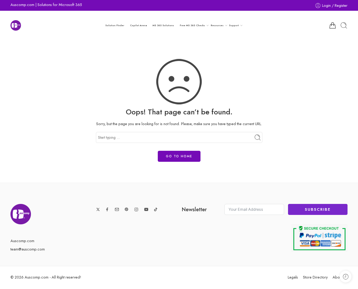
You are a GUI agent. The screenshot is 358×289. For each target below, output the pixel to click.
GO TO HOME (179, 156)
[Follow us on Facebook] (107, 209)
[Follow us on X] (98, 209)
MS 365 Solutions (163, 25)
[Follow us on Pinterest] (126, 209)
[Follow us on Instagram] (136, 209)
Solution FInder (114, 25)
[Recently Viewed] (345, 276)
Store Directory (315, 277)
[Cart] (332, 25)
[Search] (344, 25)
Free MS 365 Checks (192, 25)
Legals (293, 277)
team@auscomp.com (27, 249)
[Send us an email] (117, 209)
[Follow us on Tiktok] (156, 209)
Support (234, 25)
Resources (217, 25)
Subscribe (317, 209)
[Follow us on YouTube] (146, 209)
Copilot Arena (138, 25)
